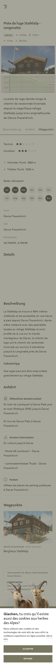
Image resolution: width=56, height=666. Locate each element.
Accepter (28, 649)
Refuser (28, 659)
